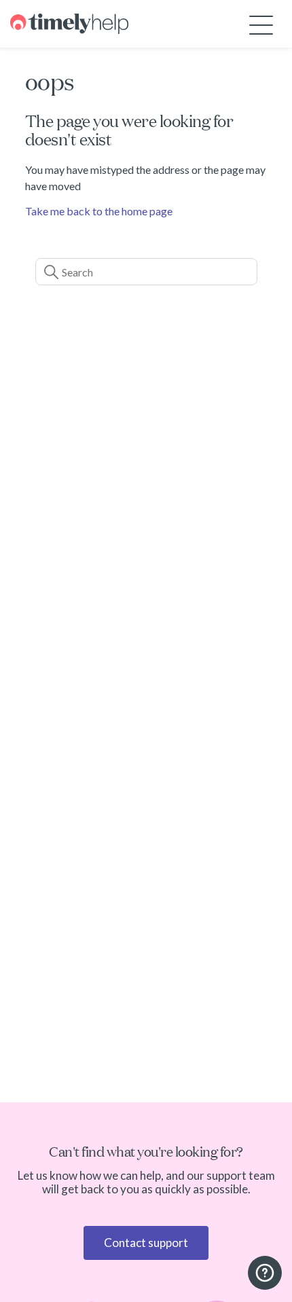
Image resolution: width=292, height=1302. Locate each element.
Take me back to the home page (98, 210)
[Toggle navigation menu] (261, 24)
